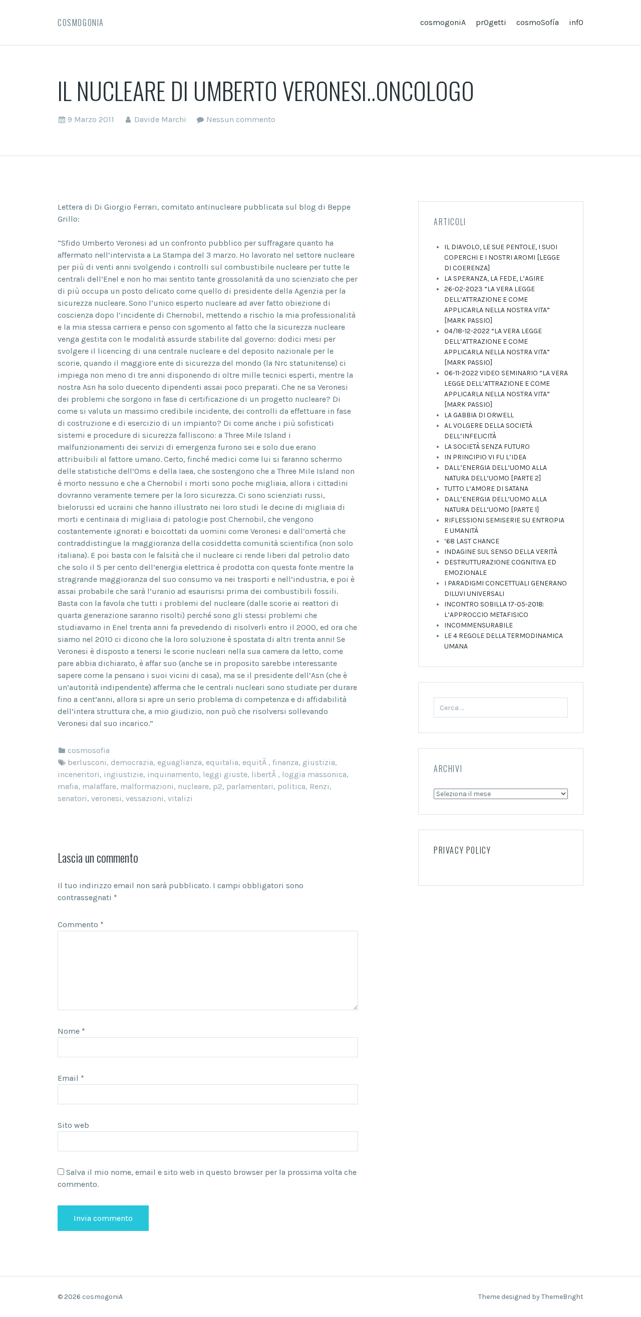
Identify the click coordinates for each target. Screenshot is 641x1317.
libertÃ (264, 774)
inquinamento (173, 774)
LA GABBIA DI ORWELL (479, 415)
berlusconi (87, 762)
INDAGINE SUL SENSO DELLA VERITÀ (500, 551)
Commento (81, 924)
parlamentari (249, 786)
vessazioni (145, 798)
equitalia (222, 762)
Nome (71, 1031)
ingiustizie (123, 774)
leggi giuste (225, 774)
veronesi (106, 798)
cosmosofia (89, 750)
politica (291, 786)
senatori (72, 798)
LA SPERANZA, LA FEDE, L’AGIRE (494, 278)
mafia (68, 786)
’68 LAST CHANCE (471, 541)
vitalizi (180, 798)
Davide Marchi (160, 119)
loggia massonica (314, 774)
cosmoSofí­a (537, 22)
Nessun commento (240, 119)
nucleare (193, 786)
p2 (217, 786)
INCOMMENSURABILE (478, 625)
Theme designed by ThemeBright (530, 1296)
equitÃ (255, 762)
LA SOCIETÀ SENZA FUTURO (487, 446)
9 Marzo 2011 (91, 119)
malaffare (99, 786)
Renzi (319, 786)
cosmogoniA (81, 23)
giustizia (318, 762)
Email (71, 1078)
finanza (285, 762)
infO (576, 22)
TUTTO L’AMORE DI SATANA (486, 488)
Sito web (73, 1125)
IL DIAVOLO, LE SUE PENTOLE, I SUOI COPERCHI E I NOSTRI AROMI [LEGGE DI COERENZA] (502, 257)
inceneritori (79, 774)
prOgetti (491, 22)
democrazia (132, 762)
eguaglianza (179, 762)
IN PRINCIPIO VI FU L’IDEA (485, 457)
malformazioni (147, 786)
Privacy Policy (462, 850)
